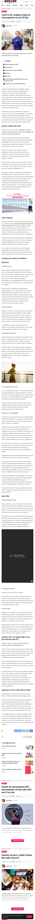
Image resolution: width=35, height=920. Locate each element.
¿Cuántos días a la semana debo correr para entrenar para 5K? (15, 79)
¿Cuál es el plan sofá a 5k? (11, 64)
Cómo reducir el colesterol (9, 746)
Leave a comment (28, 736)
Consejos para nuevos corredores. (14, 70)
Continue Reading (17, 840)
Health (4, 11)
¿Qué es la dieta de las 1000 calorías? (12, 769)
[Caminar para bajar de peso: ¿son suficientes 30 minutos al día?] (29, 762)
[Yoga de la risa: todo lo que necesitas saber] (29, 755)
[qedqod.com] (10, 1)
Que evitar (7, 76)
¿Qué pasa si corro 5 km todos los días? (15, 83)
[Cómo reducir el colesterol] (29, 747)
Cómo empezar (9, 67)
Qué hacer (7, 73)
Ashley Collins (9, 25)
